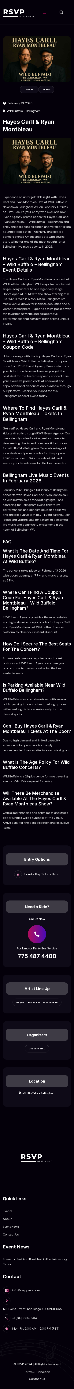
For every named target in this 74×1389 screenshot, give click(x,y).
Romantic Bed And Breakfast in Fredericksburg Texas (35, 1261)
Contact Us (11, 1234)
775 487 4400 (37, 956)
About (7, 1219)
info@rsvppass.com (26, 1290)
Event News (11, 1227)
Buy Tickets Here (46, 874)
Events (7, 1211)
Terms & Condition (37, 1372)
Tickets (29, 874)
